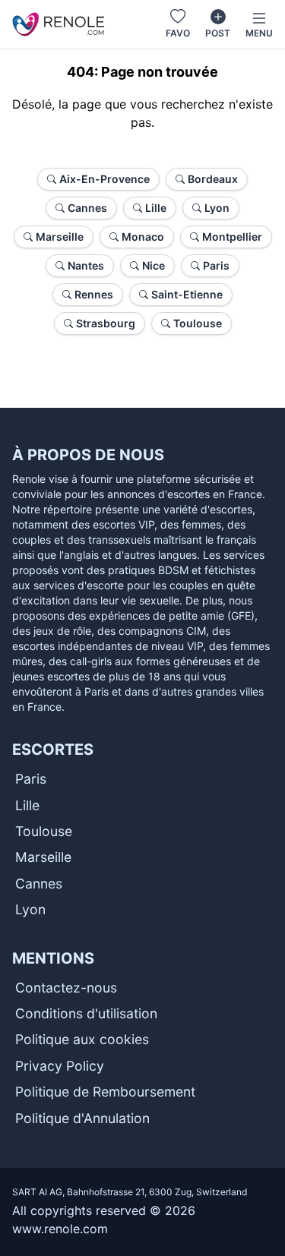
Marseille (43, 857)
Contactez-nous (66, 988)
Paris (30, 779)
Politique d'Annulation (82, 1118)
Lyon (30, 909)
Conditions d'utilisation (86, 1013)
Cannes (38, 884)
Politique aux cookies (82, 1039)
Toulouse (43, 831)
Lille (27, 805)
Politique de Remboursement (105, 1092)
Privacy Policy (59, 1066)
